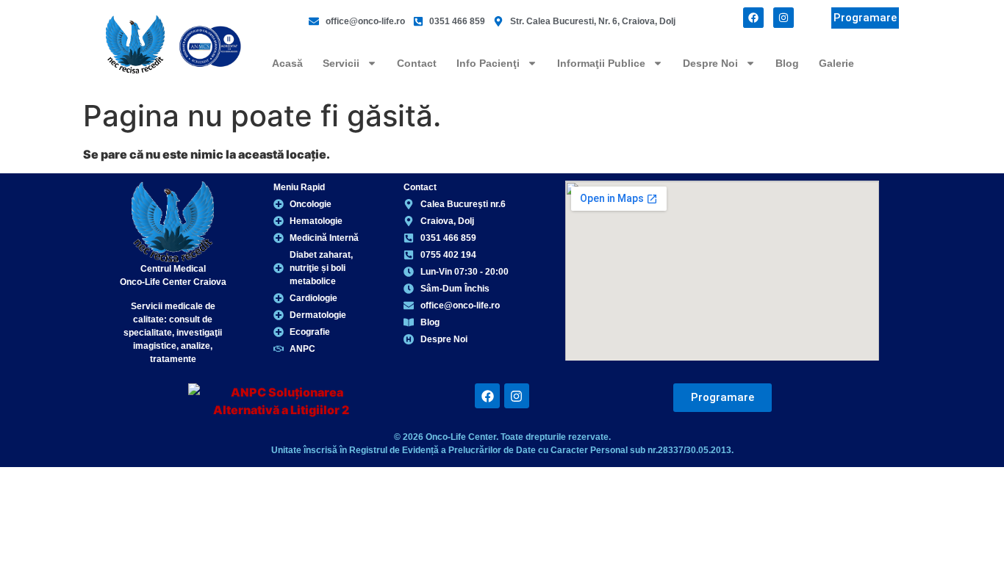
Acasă (287, 63)
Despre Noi (710, 63)
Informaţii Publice (601, 63)
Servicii (341, 63)
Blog (787, 63)
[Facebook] (753, 17)
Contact (417, 63)
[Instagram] (783, 17)
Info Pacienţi (488, 63)
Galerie (836, 63)
